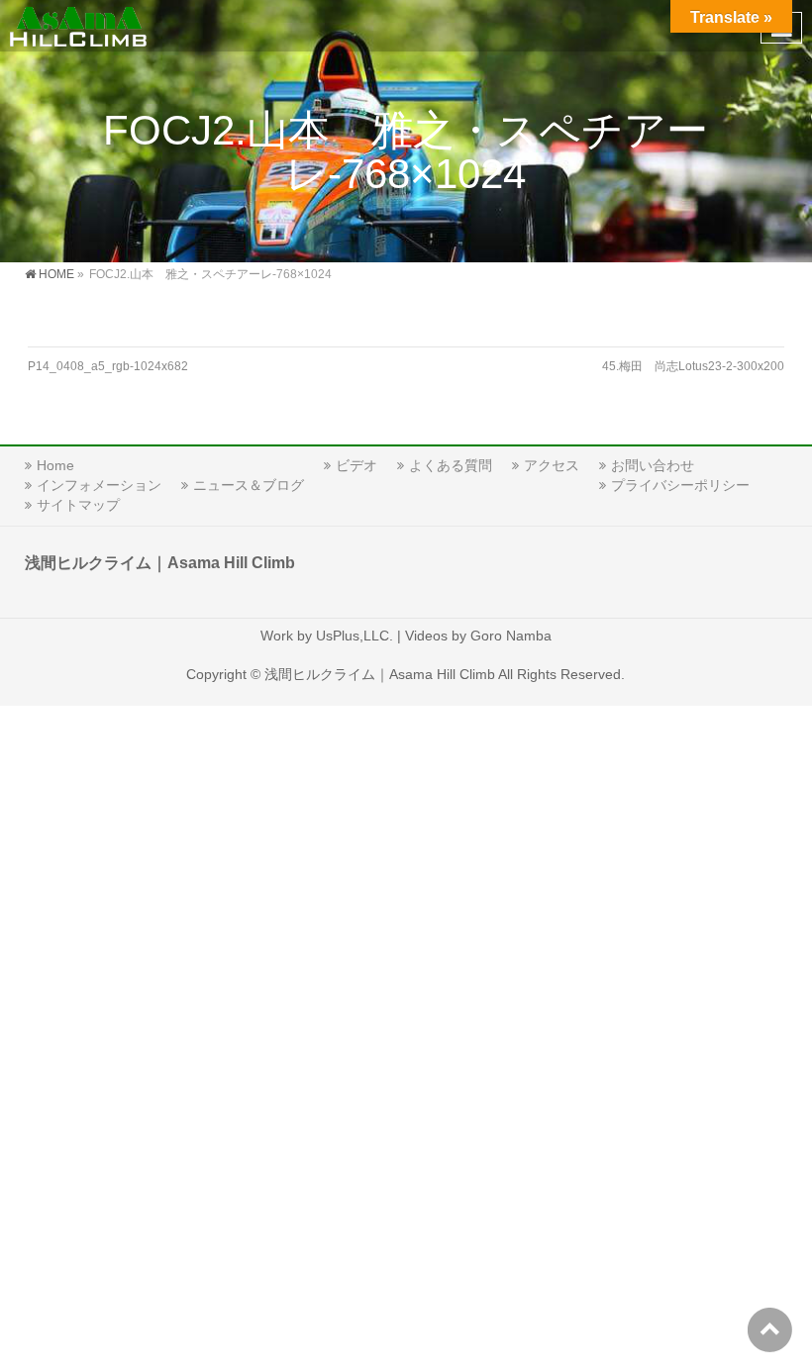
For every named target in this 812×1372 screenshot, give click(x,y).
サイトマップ (78, 505)
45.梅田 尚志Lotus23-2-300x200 (693, 366)
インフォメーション (99, 485)
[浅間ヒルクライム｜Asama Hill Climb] (80, 25)
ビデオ (356, 465)
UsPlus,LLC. (354, 635)
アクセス (551, 465)
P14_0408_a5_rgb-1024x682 (108, 366)
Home (55, 465)
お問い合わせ (652, 465)
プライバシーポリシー (680, 485)
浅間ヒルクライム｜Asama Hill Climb (379, 674)
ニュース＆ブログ (248, 485)
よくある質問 (450, 465)
